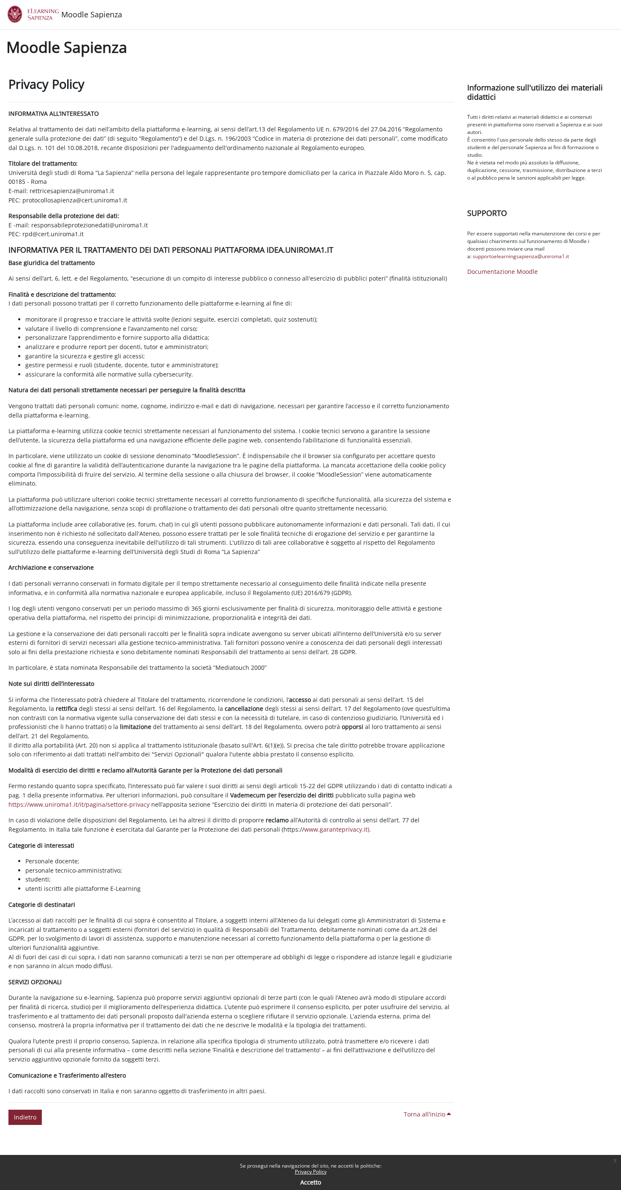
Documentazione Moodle (502, 271)
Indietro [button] (25, 1117)
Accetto (310, 1182)
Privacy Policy (311, 1171)
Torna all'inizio (425, 1114)
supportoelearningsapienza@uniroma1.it (521, 256)
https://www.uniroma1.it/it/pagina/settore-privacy (79, 804)
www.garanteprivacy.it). (337, 829)
